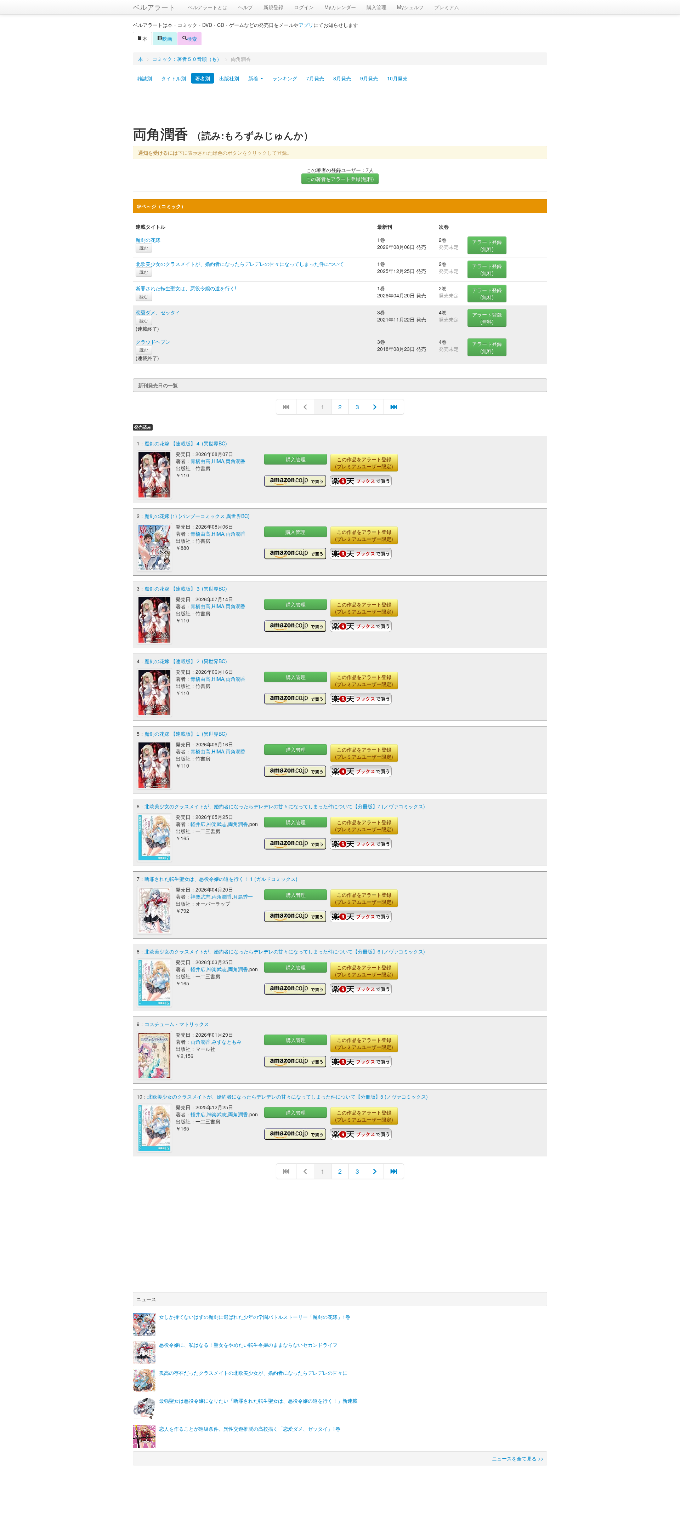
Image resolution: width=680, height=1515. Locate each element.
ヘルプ (245, 7)
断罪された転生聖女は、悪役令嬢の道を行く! (186, 288)
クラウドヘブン (153, 341)
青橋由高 (200, 461)
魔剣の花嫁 (148, 239)
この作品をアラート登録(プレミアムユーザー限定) (364, 463)
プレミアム (446, 7)
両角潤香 (235, 461)
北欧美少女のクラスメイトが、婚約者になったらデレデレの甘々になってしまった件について (240, 263)
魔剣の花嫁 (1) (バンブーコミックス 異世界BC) (197, 515)
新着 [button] (254, 78)
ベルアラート (154, 7)
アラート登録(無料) (487, 245)
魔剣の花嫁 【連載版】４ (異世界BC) (185, 443)
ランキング (284, 78)
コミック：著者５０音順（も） (187, 58)
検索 (192, 38)
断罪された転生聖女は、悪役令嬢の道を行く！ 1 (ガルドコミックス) (221, 878)
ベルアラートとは (207, 7)
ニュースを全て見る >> (518, 1458)
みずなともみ (227, 1041)
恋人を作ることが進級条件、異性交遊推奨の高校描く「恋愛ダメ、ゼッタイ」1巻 (249, 1428)
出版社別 (229, 78)
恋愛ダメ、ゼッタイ (158, 312)
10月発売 (397, 78)
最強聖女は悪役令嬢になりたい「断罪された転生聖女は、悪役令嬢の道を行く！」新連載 (258, 1400)
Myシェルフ (410, 7)
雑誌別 (144, 78)
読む (144, 248)
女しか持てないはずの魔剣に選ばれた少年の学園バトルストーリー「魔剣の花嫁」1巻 (254, 1316)
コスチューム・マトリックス (176, 1023)
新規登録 (273, 7)
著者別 (202, 78)
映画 (167, 38)
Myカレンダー (340, 7)
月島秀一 (243, 896)
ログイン (304, 7)
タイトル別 (173, 78)
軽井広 (198, 823)
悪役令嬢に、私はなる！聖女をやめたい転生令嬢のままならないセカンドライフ (248, 1344)
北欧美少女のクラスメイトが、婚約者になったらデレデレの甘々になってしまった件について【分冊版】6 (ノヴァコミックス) (284, 951)
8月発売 (342, 78)
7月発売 (315, 78)
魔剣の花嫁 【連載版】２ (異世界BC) (185, 661)
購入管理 (376, 7)
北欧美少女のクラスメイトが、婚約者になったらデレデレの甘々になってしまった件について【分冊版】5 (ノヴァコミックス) (287, 1096)
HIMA (218, 461)
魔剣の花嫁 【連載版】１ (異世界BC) (185, 733)
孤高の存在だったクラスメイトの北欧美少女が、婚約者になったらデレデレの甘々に (253, 1372)
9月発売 (369, 78)
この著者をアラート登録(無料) (340, 178)
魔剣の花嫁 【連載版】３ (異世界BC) (185, 588)
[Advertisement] (340, 107)
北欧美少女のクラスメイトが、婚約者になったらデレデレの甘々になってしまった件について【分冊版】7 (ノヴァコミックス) (284, 806)
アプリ (306, 24)
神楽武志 (217, 823)
